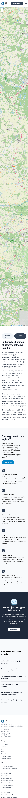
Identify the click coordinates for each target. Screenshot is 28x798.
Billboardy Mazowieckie (7, 780)
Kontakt (3, 751)
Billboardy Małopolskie (6, 778)
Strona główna (4, 744)
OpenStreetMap (19, 325)
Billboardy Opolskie (6, 783)
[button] (14, 166)
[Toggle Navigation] (26, 3)
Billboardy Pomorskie (6, 790)
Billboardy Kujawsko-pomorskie (9, 768)
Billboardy (3, 746)
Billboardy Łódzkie (5, 775)
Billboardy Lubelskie (6, 771)
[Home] (4, 3)
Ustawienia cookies (6, 758)
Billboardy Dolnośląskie (7, 766)
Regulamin (3, 753)
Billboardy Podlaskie (6, 787)
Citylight (3, 749)
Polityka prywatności (6, 756)
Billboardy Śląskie (5, 792)
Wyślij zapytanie (17, 3)
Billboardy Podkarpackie (7, 785)
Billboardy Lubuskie (6, 773)
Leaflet (13, 325)
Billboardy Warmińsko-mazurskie (9, 797)
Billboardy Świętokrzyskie (7, 794)
